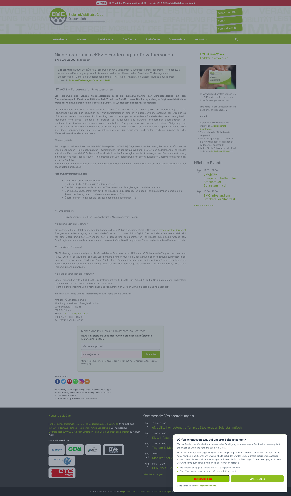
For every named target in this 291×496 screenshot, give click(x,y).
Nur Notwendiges (203, 478)
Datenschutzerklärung (205, 485)
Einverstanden (257, 478)
